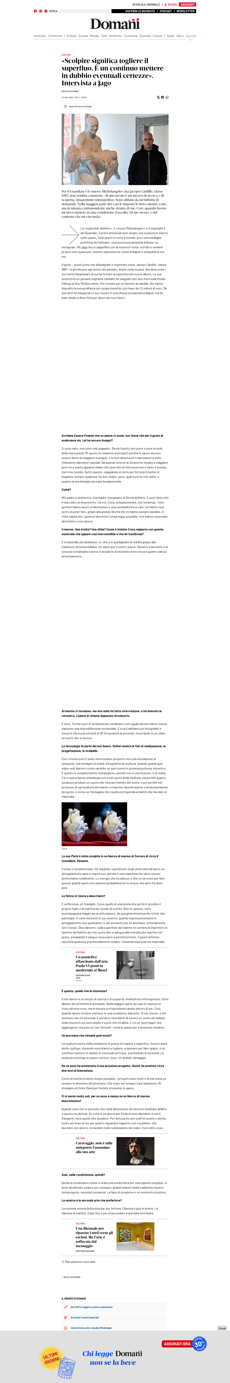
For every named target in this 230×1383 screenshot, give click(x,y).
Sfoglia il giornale (146, 4)
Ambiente (115, 36)
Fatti (104, 36)
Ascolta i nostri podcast (85, 1317)
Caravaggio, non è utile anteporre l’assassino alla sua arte (94, 1147)
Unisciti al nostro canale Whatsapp (91, 1327)
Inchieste (40, 36)
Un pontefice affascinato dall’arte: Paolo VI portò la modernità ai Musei (92, 963)
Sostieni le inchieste (140, 11)
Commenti (55, 36)
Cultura (157, 36)
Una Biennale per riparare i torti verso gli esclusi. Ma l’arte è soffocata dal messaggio (94, 1237)
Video (180, 36)
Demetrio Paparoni (85, 1251)
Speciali (191, 36)
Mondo (94, 36)
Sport (170, 36)
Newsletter (185, 11)
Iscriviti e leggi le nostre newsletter (92, 1306)
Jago (84, 247)
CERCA (53, 11)
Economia (130, 36)
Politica (71, 36)
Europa (83, 36)
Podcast (166, 11)
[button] (158, 97)
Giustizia (145, 36)
